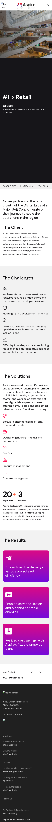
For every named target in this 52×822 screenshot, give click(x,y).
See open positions (13, 771)
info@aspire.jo (10, 744)
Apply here (8, 780)
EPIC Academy (10, 813)
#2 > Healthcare (13, 677)
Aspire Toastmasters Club (16, 819)
